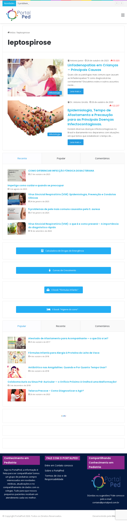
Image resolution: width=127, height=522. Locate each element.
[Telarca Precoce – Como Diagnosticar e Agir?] (17, 395)
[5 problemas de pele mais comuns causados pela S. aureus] (17, 213)
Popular (61, 158)
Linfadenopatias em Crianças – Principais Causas (93, 67)
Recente (22, 158)
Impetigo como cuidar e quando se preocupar (36, 185)
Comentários (102, 158)
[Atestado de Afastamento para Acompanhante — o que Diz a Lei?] (17, 343)
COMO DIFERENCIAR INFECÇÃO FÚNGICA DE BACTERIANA (61, 170)
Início (12, 32)
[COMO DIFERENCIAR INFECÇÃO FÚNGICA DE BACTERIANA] (17, 175)
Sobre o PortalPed (54, 470)
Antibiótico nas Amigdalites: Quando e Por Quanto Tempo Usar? (67, 367)
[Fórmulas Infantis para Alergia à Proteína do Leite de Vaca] (17, 357)
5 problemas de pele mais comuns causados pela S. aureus (48, 3)
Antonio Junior (77, 60)
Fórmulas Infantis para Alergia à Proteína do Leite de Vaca (63, 352)
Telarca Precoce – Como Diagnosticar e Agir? (56, 390)
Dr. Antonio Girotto (79, 102)
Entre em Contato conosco (59, 465)
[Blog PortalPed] (18, 15)
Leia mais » (75, 91)
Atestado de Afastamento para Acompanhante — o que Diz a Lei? (68, 338)
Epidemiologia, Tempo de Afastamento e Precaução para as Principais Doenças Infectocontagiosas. (91, 117)
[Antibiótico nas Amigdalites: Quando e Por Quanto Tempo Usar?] (17, 372)
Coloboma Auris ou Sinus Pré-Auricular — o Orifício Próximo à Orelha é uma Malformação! (62, 381)
